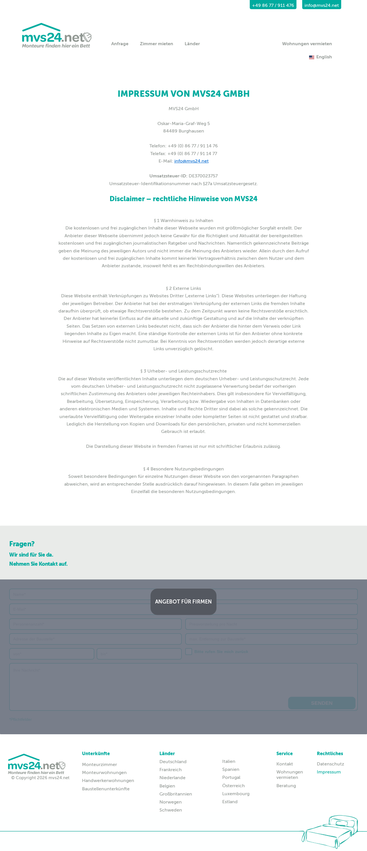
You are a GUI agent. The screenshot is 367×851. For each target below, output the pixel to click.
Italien (228, 761)
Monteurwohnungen (104, 772)
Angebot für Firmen (183, 602)
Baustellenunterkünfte (106, 788)
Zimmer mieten (156, 43)
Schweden (170, 810)
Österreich (233, 785)
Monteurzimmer (99, 764)
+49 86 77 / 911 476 (273, 5)
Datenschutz (329, 764)
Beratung (286, 785)
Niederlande (172, 777)
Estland (230, 801)
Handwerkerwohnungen (108, 780)
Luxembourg (235, 793)
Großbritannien (175, 794)
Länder (192, 43)
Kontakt (284, 764)
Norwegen (170, 802)
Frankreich (170, 769)
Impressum (329, 772)
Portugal (231, 777)
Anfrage (119, 43)
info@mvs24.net (321, 5)
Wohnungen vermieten (307, 43)
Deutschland (173, 761)
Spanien (230, 769)
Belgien (167, 786)
